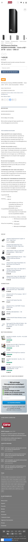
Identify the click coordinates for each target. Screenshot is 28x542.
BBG (7, 477)
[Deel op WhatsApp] (2, 99)
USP (12, 484)
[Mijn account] (23, 2)
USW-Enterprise (21, 484)
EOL (8, 479)
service (20, 479)
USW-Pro (14, 486)
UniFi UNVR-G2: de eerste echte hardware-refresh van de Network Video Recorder (15, 454)
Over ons (4, 536)
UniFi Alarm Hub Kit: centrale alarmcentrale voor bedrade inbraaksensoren (15, 448)
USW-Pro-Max (5, 488)
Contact (21, 536)
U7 (11, 481)
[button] (2, 2)
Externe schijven (9, 43)
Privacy (3, 522)
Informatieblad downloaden (8, 130)
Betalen (3, 509)
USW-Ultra (18, 488)
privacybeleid (18, 410)
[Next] (24, 20)
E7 (21, 477)
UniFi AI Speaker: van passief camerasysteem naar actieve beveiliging (16, 460)
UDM (17, 481)
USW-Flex (4, 486)
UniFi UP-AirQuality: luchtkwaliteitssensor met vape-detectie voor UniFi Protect (15, 466)
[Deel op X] (7, 99)
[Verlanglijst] (21, 2)
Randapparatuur (14, 41)
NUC (11, 479)
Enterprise (4, 479)
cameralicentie (13, 477)
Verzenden (3, 514)
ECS (24, 477)
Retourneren (4, 500)
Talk (24, 479)
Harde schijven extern (18, 92)
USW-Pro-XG (11, 488)
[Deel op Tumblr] (15, 99)
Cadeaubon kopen (5, 517)
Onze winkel (11, 536)
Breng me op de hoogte (10, 72)
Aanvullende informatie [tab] (7, 111)
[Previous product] (5, 54)
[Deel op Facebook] (5, 99)
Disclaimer (3, 525)
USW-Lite (9, 486)
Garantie (3, 506)
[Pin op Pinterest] (13, 99)
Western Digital (7, 96)
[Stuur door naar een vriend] (10, 99)
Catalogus (7, 41)
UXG (2, 491)
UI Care (21, 481)
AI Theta (3, 477)
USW (15, 484)
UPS (6, 484)
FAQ (25, 536)
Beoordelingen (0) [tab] (5, 114)
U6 (9, 481)
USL (9, 484)
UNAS (3, 484)
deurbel (18, 477)
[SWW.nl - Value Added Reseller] (10, 2)
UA (14, 481)
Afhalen (3, 511)
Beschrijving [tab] (4, 108)
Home (2, 41)
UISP (25, 481)
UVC (22, 488)
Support (3, 503)
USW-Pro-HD (20, 486)
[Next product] (2, 54)
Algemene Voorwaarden (7, 520)
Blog (16, 536)
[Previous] (3, 20)
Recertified (15, 479)
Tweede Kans (4, 481)
